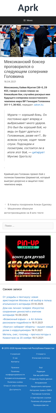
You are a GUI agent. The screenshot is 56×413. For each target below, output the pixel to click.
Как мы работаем (41, 375)
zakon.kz (38, 104)
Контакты (15, 362)
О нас (15, 358)
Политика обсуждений (41, 401)
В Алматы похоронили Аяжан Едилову (30, 204)
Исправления (41, 383)
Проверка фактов (40, 405)
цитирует (38, 152)
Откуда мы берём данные (40, 379)
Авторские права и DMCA (41, 390)
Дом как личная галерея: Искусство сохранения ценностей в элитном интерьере (23, 311)
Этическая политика (41, 358)
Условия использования (15, 378)
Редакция (41, 371)
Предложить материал (41, 386)
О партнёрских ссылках (40, 398)
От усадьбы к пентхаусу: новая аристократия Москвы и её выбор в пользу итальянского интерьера (27, 300)
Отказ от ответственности (15, 386)
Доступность (15, 390)
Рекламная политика (41, 394)
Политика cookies (15, 382)
